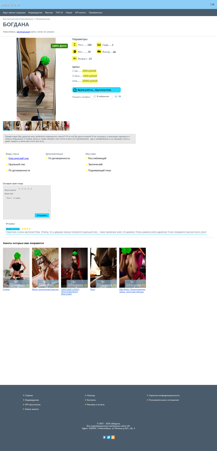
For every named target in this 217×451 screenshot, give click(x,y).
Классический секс (19, 158)
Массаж (49, 12)
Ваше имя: (9, 194)
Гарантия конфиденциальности (164, 395)
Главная (29, 395)
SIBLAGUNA (10, 4)
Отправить (42, 215)
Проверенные (95, 12)
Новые (69, 12)
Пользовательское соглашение (164, 400)
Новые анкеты (32, 409)
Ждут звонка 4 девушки (14, 12)
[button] (66, 40)
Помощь (91, 395)
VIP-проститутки (32, 404)
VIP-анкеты (80, 12)
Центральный (23, 32)
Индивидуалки (35, 12)
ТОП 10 (59, 12)
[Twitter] (108, 437)
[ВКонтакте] (104, 437)
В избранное (103, 96)
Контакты (91, 400)
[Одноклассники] (113, 437)
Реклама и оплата (95, 404)
